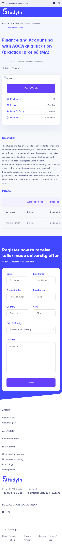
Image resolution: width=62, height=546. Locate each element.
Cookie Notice (27, 538)
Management (8, 469)
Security (42, 536)
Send (31, 382)
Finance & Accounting (14, 27)
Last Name (38, 274)
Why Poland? (8, 417)
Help (4, 536)
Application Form (10, 438)
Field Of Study (13, 323)
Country (10, 307)
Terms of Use (53, 538)
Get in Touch (31, 88)
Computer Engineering (13, 454)
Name (9, 274)
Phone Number (13, 290)
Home (4, 23)
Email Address (40, 290)
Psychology (8, 464)
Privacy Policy (12, 538)
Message (10, 340)
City (35, 307)
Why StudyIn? (9, 422)
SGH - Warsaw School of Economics (26, 23)
